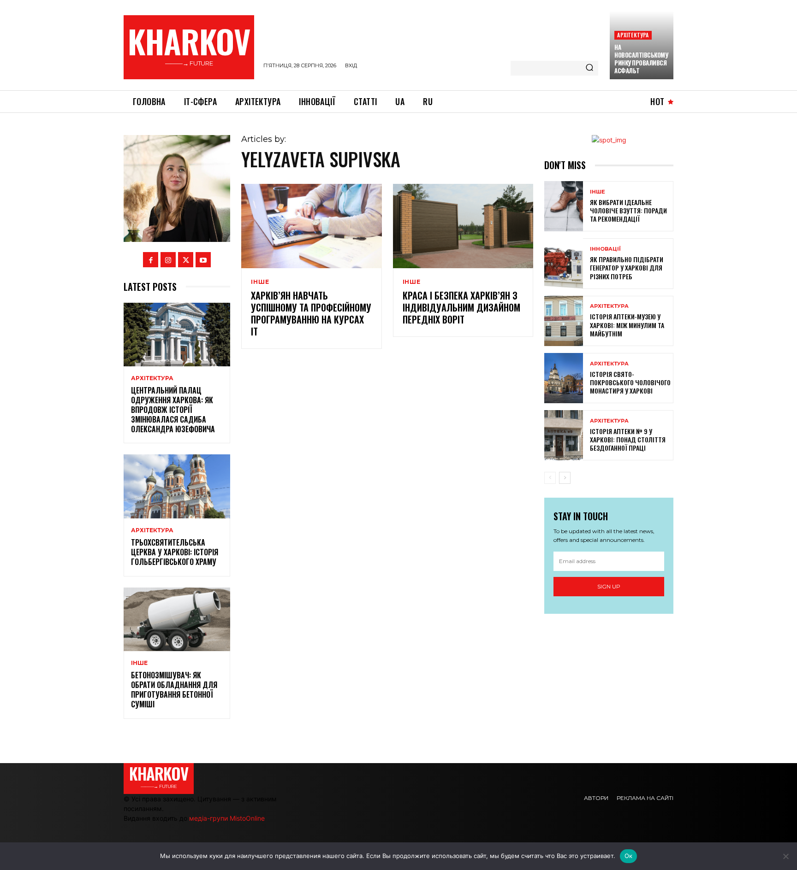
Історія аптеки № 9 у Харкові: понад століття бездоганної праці (628, 439)
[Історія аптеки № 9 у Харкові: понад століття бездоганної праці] (563, 435)
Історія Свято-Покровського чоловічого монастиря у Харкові (630, 382)
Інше (139, 663)
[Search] (589, 68)
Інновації (605, 249)
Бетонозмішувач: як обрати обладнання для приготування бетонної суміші (174, 689)
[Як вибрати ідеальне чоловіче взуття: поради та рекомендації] (563, 206)
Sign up (608, 586)
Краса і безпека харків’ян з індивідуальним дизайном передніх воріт (461, 307)
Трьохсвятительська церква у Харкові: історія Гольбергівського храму (174, 552)
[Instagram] (168, 259)
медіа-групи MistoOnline (227, 818)
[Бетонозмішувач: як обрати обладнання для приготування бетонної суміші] (177, 620)
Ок (629, 855)
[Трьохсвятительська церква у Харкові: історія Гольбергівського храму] (177, 486)
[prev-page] (550, 478)
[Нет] (785, 856)
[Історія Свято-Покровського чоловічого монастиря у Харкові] (563, 378)
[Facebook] (150, 259)
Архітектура (632, 35)
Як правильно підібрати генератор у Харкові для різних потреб (626, 267)
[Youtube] (203, 259)
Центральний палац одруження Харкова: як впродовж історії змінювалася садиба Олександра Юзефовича (173, 409)
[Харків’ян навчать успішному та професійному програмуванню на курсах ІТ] (311, 226)
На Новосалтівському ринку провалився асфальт (641, 58)
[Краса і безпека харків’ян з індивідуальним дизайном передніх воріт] (463, 226)
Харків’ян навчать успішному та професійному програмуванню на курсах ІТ (311, 313)
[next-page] (565, 478)
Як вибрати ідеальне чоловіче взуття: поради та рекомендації (628, 210)
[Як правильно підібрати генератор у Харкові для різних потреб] (563, 263)
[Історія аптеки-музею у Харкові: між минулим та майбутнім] (563, 321)
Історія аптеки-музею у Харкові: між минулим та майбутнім (627, 325)
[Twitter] (185, 259)
